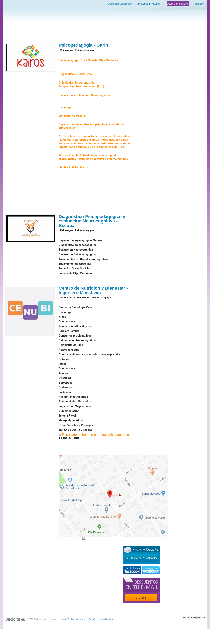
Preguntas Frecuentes (149, 3)
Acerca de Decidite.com (120, 3)
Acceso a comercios (177, 3)
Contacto (199, 3)
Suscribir (141, 597)
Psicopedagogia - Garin (83, 45)
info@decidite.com (75, 619)
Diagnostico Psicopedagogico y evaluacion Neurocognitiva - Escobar (92, 221)
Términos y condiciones (101, 619)
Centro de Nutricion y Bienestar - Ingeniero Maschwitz (93, 290)
